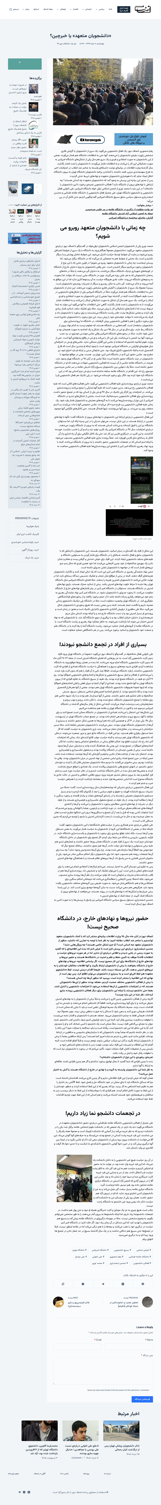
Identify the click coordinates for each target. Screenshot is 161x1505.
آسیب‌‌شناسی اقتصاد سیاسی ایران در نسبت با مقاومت (25, 499)
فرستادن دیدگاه (142, 1399)
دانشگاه (67, 43)
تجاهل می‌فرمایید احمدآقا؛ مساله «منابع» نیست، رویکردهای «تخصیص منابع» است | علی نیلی (27, 428)
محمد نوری (98, 1263)
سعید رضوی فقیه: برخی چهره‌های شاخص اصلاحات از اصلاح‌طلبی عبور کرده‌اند (26, 411)
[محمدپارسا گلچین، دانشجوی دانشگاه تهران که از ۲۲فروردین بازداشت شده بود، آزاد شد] (40, 1431)
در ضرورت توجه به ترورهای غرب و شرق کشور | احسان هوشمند (25, 90)
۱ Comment (77, 1458)
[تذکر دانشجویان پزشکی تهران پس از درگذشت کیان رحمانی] (121, 1431)
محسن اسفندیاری (119, 1263)
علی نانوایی (98, 1257)
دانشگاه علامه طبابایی (140, 1257)
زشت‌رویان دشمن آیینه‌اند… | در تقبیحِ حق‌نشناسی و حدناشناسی (25, 295)
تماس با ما (64, 1474)
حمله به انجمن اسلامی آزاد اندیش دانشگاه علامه (127, 214)
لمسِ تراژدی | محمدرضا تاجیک (26, 286)
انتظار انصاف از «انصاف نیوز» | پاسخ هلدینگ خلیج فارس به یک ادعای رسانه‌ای (25, 127)
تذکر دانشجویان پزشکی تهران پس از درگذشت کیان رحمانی (121, 1448)
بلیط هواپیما (32, 526)
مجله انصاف (48, 9)
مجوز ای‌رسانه (13, 1474)
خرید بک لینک (32, 558)
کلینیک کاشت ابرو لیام (28, 534)
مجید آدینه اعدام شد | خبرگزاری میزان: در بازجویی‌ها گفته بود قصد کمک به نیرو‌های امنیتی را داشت (25, 377)
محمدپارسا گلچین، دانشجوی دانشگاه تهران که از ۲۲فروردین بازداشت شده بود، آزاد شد (42, 1450)
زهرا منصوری (116, 1257)
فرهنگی (63, 9)
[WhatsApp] (83, 1284)
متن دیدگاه (147, 1355)
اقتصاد (75, 9)
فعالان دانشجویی (142, 1263)
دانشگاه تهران (79, 1250)
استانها (36, 9)
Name (149, 1340)
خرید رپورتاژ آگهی (30, 550)
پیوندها (86, 1474)
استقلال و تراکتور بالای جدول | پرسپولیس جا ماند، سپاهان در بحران (26, 275)
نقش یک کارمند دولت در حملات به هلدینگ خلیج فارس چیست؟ (25, 109)
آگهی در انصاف (39, 1474)
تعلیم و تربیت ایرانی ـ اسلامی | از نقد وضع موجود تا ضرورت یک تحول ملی (25, 455)
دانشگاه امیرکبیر (100, 1250)
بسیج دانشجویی (122, 1250)
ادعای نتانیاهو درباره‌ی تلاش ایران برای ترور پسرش (27, 263)
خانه (110, 9)
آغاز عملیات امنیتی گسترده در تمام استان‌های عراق (26, 442)
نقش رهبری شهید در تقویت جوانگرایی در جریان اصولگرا (27, 327)
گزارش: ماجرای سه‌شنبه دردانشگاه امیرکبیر (131, 218)
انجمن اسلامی (143, 1250)
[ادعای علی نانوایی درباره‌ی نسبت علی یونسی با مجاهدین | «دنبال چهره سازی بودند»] (80, 1431)
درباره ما (107, 1474)
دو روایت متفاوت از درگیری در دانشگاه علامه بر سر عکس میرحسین (119, 210)
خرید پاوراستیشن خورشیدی (25, 542)
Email (97, 1340)
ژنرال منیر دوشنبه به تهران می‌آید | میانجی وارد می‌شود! (27, 363)
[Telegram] (103, 1284)
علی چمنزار (81, 1257)
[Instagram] (24, 1492)
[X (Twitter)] (123, 1284)
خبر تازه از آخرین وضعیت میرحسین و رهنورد (28, 467)
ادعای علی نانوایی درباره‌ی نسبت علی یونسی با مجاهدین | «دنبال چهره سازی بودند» (82, 1450)
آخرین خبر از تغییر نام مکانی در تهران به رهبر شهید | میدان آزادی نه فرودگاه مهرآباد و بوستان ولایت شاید (25, 395)
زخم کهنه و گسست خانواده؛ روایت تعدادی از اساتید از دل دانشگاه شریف (25, 163)
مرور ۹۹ (60, 43)
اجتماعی (88, 9)
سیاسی (101, 9)
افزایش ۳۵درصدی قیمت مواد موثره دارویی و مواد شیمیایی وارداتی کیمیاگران (26, 339)
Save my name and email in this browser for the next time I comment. (118, 1390)
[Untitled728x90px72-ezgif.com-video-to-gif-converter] (103, 139)
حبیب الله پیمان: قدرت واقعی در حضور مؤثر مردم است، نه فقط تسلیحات (26, 145)
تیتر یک (73, 43)
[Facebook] (143, 1284)
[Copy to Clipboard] (63, 1284)
